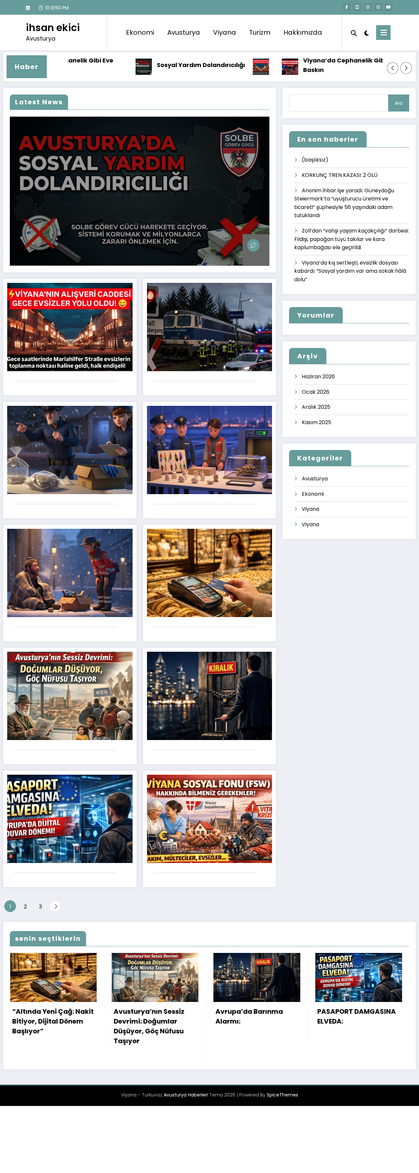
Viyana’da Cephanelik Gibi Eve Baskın (321, 65)
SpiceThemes (282, 1075)
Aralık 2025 (316, 407)
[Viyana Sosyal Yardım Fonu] (209, 818)
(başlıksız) (315, 160)
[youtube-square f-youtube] (357, 7)
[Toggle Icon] (383, 32)
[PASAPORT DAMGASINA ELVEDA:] (70, 818)
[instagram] (378, 7)
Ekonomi (140, 32)
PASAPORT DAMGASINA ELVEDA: (159, 1016)
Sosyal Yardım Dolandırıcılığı (172, 65)
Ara (398, 103)
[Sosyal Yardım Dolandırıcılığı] (139, 191)
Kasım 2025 (316, 422)
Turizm (259, 32)
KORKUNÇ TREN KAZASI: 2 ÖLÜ (339, 175)
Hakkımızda (302, 32)
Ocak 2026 (315, 392)
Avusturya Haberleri (186, 1075)
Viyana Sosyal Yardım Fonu (260, 1016)
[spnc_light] (366, 32)
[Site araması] (353, 32)
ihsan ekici (53, 28)
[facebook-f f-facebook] (347, 7)
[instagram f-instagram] (368, 7)
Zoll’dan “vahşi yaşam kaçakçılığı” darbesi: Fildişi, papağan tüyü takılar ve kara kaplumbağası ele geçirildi (351, 239)
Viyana (224, 32)
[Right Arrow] (406, 68)
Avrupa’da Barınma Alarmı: (52, 1016)
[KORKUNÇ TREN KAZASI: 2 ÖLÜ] (209, 327)
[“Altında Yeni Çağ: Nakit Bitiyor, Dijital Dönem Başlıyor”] (209, 573)
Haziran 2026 (318, 376)
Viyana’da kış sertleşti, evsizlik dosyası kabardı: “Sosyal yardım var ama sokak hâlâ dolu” (350, 271)
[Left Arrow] (392, 68)
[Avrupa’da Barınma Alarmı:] (209, 695)
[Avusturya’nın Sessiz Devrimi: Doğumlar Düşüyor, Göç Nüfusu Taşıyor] (70, 695)
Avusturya (183, 32)
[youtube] (388, 7)
